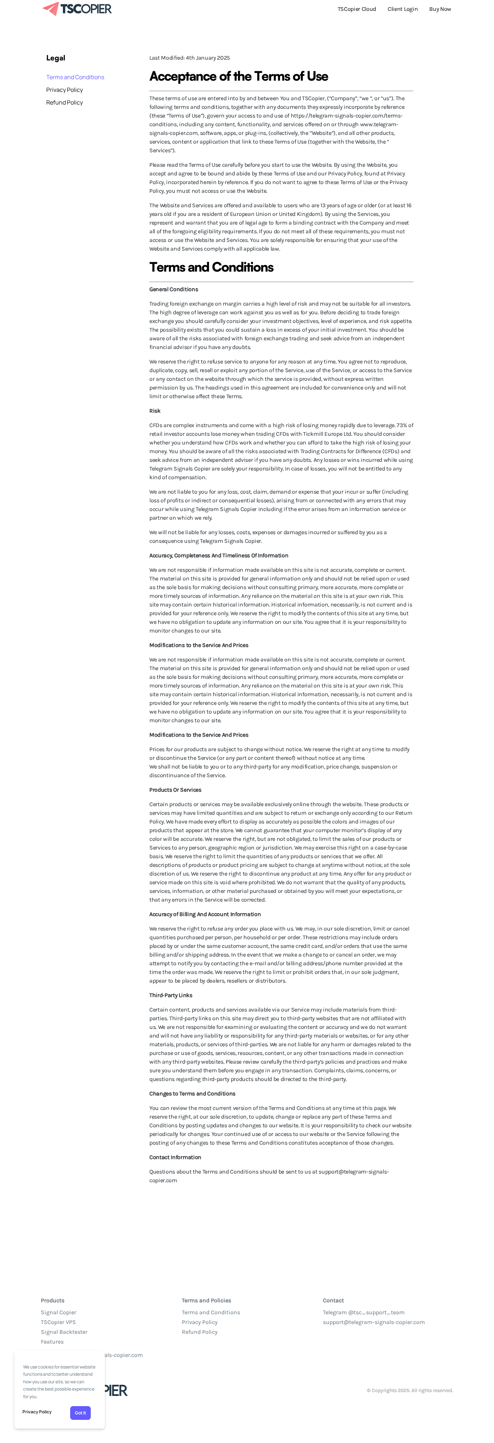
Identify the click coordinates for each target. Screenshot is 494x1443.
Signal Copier (58, 1312)
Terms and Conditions (75, 77)
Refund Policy (64, 102)
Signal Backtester (64, 1331)
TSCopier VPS (58, 1322)
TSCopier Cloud (357, 8)
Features (52, 1341)
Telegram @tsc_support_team (364, 1312)
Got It (80, 1413)
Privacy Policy (37, 1412)
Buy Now (440, 8)
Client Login (403, 8)
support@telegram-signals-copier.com (374, 1322)
